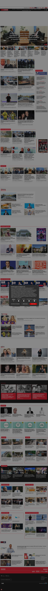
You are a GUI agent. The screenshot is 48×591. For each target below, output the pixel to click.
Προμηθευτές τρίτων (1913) (30, 291)
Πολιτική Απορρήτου (19, 297)
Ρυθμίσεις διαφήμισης (14, 296)
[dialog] (24, 295)
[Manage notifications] (1, 589)
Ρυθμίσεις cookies (13, 297)
